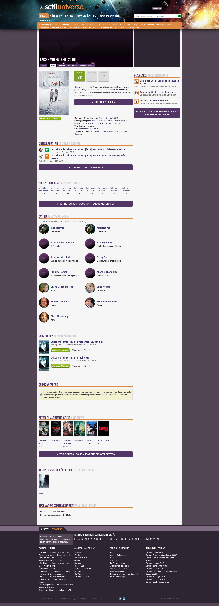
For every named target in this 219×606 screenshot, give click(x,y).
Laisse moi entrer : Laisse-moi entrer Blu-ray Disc (77, 341)
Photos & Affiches (87, 65)
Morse (41, 493)
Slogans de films (124, 27)
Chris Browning (59, 316)
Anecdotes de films (90, 27)
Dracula (77, 552)
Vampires (123, 131)
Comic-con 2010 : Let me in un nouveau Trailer (159, 82)
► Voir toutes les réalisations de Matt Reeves (86, 454)
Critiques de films (46, 24)
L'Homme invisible (81, 576)
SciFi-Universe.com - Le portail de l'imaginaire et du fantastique (62, 7)
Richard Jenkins (88, 123)
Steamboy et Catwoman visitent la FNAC (55, 590)
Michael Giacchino (107, 272)
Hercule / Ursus (80, 557)
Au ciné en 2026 (93, 24)
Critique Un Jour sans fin (156, 568)
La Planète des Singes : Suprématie (68, 443)
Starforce (114, 560)
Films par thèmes (139, 24)
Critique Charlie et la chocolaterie (159, 552)
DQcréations (76, 599)
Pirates (113, 552)
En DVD (118, 24)
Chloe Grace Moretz (98, 120)
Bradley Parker (105, 242)
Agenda (135, 27)
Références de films (108, 27)
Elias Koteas (119, 120)
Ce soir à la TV (108, 24)
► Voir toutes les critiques (86, 167)
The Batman (55, 440)
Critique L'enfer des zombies (157, 582)
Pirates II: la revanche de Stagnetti (124, 573)
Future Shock (89, 442)
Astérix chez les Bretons (120, 565)
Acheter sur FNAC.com (61, 350)
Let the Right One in (90, 128)
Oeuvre (43, 65)
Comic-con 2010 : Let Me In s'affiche (158, 92)
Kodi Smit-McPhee (107, 301)
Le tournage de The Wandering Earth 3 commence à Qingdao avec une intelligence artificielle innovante (54, 574)
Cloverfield (78, 440)
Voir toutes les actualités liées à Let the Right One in (157, 113)
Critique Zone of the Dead (156, 565)
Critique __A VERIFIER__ (156, 579)
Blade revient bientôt (47, 565)
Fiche (53, 65)
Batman (77, 563)
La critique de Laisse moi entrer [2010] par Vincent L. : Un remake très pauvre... (88, 157)
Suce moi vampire (117, 571)
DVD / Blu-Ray (72, 65)
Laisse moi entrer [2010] (58, 59)
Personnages (44, 27)
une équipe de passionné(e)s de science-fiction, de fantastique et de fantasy (55, 539)
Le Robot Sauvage (117, 576)
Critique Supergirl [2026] (156, 576)
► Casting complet (113, 123)
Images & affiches (59, 27)
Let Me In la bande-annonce (154, 100)
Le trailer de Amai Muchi (48, 568)
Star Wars (78, 573)
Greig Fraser (104, 257)
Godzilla (77, 560)
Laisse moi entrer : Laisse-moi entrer (70, 357)
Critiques (61, 65)
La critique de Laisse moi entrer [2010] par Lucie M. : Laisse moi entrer (88, 149)
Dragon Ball (79, 565)
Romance (78, 134)
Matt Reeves (57, 227)
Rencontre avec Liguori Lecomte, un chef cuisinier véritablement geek (55, 556)
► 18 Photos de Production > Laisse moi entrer (85, 203)
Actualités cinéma (62, 24)
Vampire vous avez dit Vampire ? (52, 560)
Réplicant (114, 557)
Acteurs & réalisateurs (164, 24)
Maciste (77, 571)
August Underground (118, 555)
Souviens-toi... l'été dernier (121, 568)
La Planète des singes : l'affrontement (44, 443)
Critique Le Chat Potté (155, 563)
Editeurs (150, 24)
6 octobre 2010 (112, 118)
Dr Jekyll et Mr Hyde (82, 568)
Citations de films (74, 27)
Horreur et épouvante (109, 131)
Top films (126, 24)
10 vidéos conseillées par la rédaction (54, 552)
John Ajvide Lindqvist (63, 242)
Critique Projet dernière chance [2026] (161, 555)
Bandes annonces (78, 24)
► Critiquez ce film (103, 101)
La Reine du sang (117, 563)
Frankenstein (79, 555)
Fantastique (94, 131)
